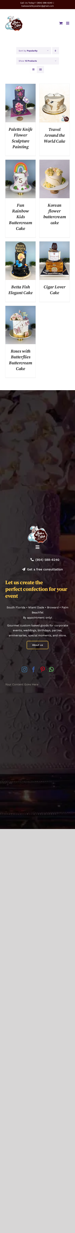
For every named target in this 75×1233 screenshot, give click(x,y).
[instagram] (24, 669)
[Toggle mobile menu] (68, 23)
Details (20, 103)
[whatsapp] (51, 669)
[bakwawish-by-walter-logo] (37, 527)
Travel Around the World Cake (54, 135)
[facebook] (33, 669)
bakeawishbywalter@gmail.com (37, 6)
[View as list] (40, 69)
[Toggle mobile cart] (61, 23)
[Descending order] (55, 50)
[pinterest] (42, 669)
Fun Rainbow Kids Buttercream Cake (20, 217)
